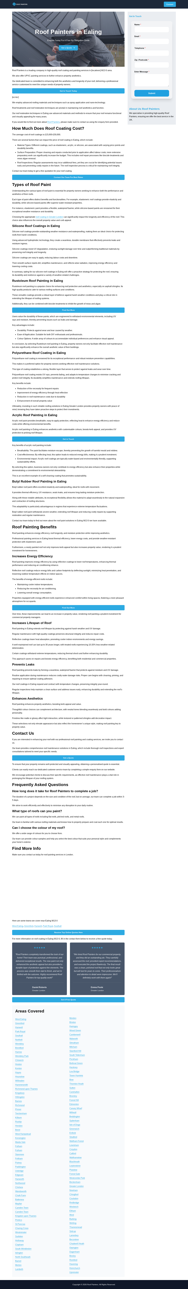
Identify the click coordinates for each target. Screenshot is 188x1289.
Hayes (18, 1072)
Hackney (73, 1067)
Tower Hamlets (76, 1075)
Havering (73, 1264)
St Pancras (20, 1224)
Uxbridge (19, 1171)
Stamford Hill (75, 1051)
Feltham (19, 1158)
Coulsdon (73, 1198)
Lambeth (19, 1269)
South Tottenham (77, 1055)
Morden (72, 1018)
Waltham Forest (76, 1141)
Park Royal (48, 926)
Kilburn (18, 1117)
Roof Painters (53, 122)
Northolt (18, 1040)
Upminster (74, 1272)
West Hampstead (23, 1134)
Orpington (73, 1248)
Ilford (71, 1215)
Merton (18, 1265)
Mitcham (73, 1047)
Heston (18, 1064)
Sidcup (72, 1231)
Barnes (18, 1101)
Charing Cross (21, 1228)
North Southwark (22, 1257)
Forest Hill (74, 1100)
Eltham (72, 1211)
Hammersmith (21, 1085)
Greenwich (74, 1129)
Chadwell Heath (76, 1244)
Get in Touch (68, 439)
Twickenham (21, 1113)
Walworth (73, 1039)
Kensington (20, 1138)
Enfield (72, 1133)
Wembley (19, 1044)
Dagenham (74, 1252)
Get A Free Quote (68, 1000)
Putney (18, 1163)
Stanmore (19, 1154)
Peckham (73, 1059)
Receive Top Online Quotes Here (68, 932)
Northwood (20, 1183)
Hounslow (19, 1076)
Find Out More (68, 310)
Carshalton (74, 1092)
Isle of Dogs (74, 1125)
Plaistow (73, 1170)
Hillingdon (20, 1097)
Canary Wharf (75, 1108)
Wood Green (75, 1030)
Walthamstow (75, 1157)
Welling (72, 1223)
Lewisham (74, 1145)
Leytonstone (75, 1166)
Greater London (76, 1186)
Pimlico (18, 1220)
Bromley (73, 1096)
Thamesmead (75, 1227)
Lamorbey (74, 1235)
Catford (72, 1153)
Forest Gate (74, 1174)
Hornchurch (74, 1268)
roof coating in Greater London (49, 217)
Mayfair (18, 1204)
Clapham (19, 1245)
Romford (73, 1260)
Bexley (72, 1256)
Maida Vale (20, 1142)
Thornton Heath (76, 1084)
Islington (19, 1253)
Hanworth (19, 1179)
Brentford (19, 1048)
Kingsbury (19, 1093)
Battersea (19, 1199)
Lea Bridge (74, 1071)
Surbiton (19, 1236)
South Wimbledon (23, 1249)
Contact (169, 4)
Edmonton (74, 1104)
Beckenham (74, 1182)
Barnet (18, 1261)
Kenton (18, 1068)
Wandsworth (20, 1191)
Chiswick (19, 1060)
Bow (71, 1080)
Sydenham (74, 1121)
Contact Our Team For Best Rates (68, 177)
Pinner (18, 1109)
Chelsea (19, 1187)
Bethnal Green (76, 1063)
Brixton (72, 1022)
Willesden (19, 1081)
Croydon (73, 1149)
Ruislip (18, 1122)
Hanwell (38, 926)
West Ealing (17, 926)
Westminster (20, 1232)
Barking (72, 1219)
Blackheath (74, 1162)
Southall (58, 926)
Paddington (20, 1167)
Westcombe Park (77, 1178)
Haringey (73, 1026)
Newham (73, 1190)
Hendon (19, 1126)
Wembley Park (22, 1056)
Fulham (18, 1146)
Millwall (72, 1112)
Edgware (19, 1175)
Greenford (28, 926)
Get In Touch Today (68, 91)
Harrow (18, 1052)
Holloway (19, 1240)
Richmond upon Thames (26, 1089)
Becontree (74, 1239)
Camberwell (74, 1034)
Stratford (73, 1137)
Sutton (72, 1088)
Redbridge (74, 1203)
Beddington (74, 1116)
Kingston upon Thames (25, 1216)
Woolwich (73, 1207)
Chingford (73, 1194)
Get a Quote (66, 48)
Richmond (20, 1105)
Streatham (74, 1043)
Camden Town (21, 1208)
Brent (17, 1130)
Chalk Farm (20, 1195)
